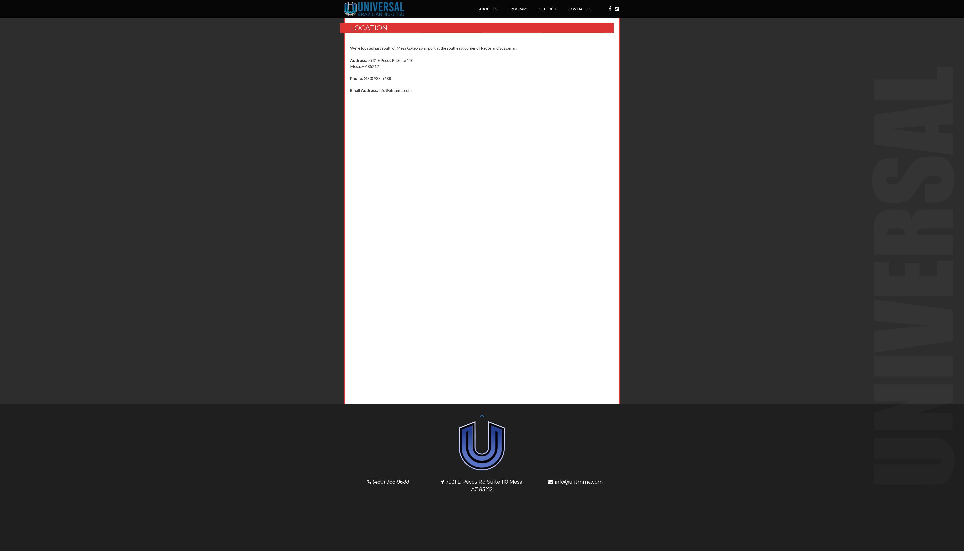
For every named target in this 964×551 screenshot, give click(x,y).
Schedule (548, 9)
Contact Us (579, 9)
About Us (488, 9)
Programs (518, 9)
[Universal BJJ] (374, 14)
